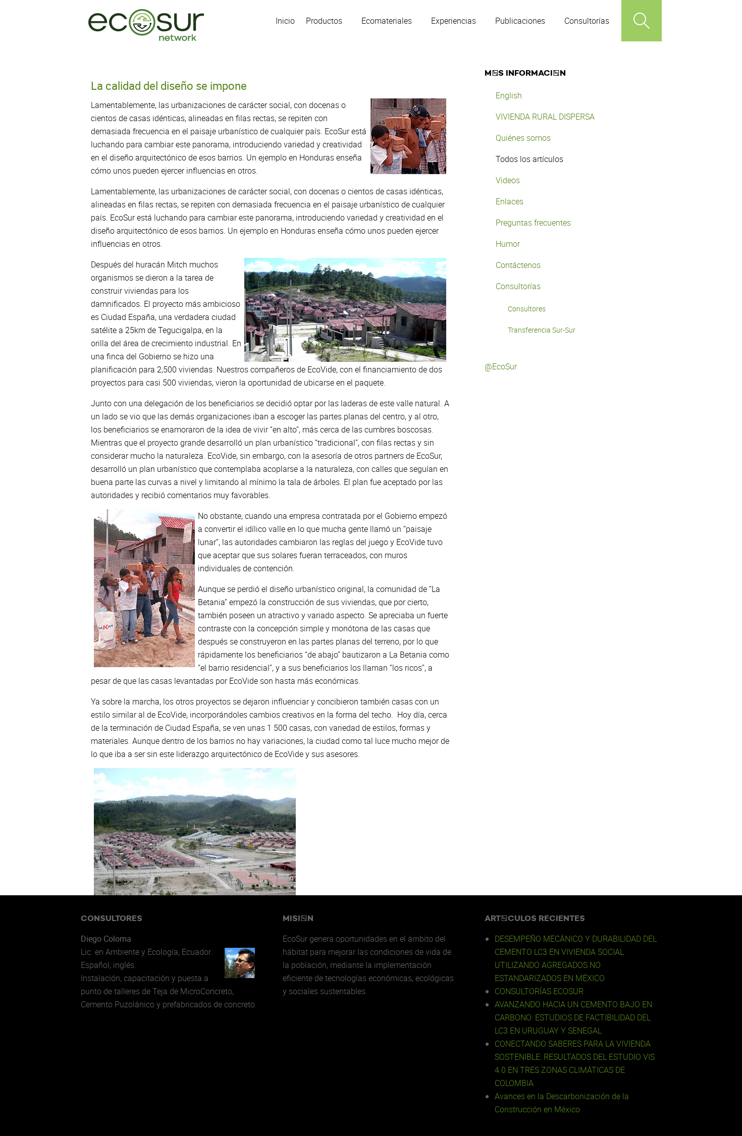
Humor (508, 243)
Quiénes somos (523, 137)
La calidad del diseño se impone (169, 85)
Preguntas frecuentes (533, 222)
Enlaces (509, 201)
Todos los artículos (529, 159)
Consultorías (518, 286)
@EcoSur (501, 366)
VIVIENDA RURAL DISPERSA (545, 116)
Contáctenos (518, 265)
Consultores (527, 308)
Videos (508, 180)
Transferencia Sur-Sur (541, 330)
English (509, 95)
